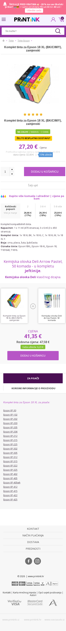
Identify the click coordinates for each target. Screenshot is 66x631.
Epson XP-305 (10, 452)
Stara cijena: (19, 154)
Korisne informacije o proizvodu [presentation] (33, 388)
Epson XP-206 (10, 431)
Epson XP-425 (10, 499)
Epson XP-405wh (11, 482)
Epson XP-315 (10, 461)
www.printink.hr (32, 619)
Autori (33, 595)
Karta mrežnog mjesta (24, 592)
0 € (60, 19)
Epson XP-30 (9, 410)
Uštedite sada (34, 10)
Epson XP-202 (10, 419)
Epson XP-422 (10, 495)
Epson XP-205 (10, 427)
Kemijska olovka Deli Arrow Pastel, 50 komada (52, 317)
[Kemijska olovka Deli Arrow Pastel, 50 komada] (51, 300)
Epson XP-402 (10, 474)
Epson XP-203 (10, 423)
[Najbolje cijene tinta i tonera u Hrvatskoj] (27, 19)
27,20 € (29, 146)
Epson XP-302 (10, 448)
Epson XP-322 (10, 465)
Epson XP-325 (10, 469)
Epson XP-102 (10, 414)
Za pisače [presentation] (33, 378)
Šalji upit (33, 185)
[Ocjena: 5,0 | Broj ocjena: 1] (33, 114)
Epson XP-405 (10, 478)
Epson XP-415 (10, 491)
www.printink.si (10, 619)
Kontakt (7, 592)
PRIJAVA (53, 20)
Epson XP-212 (10, 436)
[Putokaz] (3, 40)
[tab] (33, 378)
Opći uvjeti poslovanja (49, 592)
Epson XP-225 (10, 444)
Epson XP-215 (10, 440)
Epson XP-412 (10, 486)
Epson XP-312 (10, 457)
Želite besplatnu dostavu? (33, 138)
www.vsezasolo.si (55, 619)
